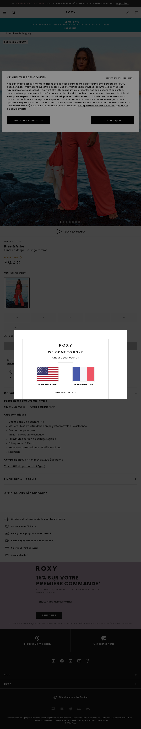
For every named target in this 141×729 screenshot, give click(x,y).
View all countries (65, 392)
